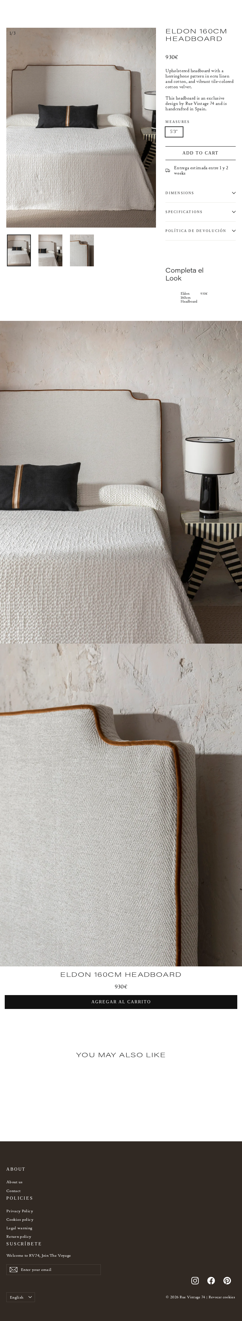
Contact (13, 1190)
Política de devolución (195, 231)
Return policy (19, 1236)
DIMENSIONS (179, 193)
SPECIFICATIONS (184, 212)
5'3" (174, 131)
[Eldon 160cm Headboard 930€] (171, 297)
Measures (177, 122)
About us (14, 1181)
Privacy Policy (19, 1210)
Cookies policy (19, 1219)
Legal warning (19, 1227)
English (16, 1297)
